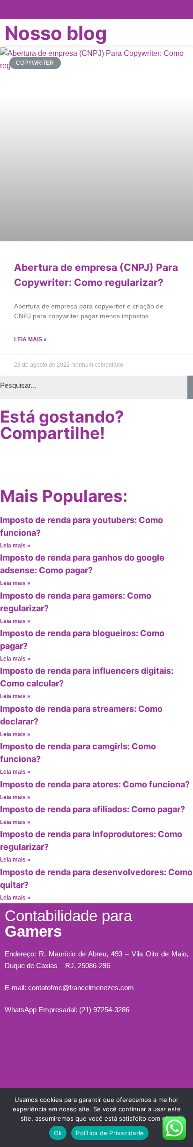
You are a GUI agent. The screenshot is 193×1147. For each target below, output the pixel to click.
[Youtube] (37, 462)
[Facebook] (11, 462)
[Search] (190, 387)
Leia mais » (30, 339)
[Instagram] (69, 1048)
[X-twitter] (62, 462)
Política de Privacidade (110, 1133)
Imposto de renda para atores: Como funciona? (95, 784)
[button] (96, 7)
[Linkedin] (87, 462)
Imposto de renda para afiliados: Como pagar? (92, 809)
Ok (58, 1133)
